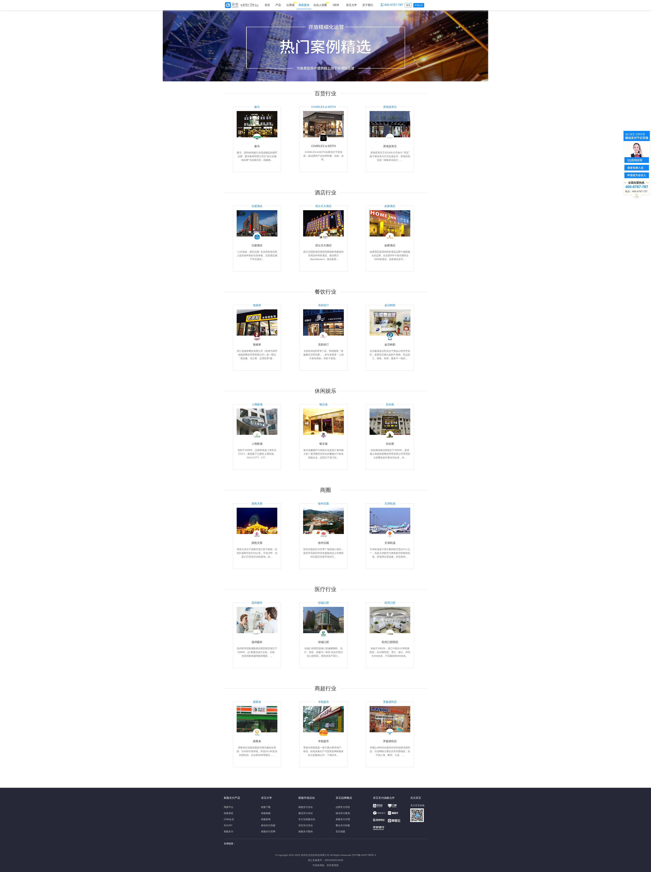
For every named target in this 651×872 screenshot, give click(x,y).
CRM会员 (229, 819)
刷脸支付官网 (268, 831)
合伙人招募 (320, 5)
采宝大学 (351, 5)
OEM (336, 5)
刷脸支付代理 (343, 819)
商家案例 (304, 5)
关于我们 (367, 5)
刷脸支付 (228, 831)
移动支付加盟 (268, 825)
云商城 (290, 5)
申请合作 (419, 5)
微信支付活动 (305, 813)
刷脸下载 (266, 807)
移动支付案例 (343, 813)
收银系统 (228, 813)
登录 (408, 5)
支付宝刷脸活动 (306, 819)
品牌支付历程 (343, 807)
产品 (278, 5)
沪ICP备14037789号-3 (364, 855)
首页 (267, 5)
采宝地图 (340, 831)
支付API (228, 825)
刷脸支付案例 (305, 831)
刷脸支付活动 (305, 807)
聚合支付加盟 (343, 825)
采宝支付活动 (305, 825)
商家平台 (228, 807)
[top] (637, 195)
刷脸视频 (266, 813)
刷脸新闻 (266, 819)
